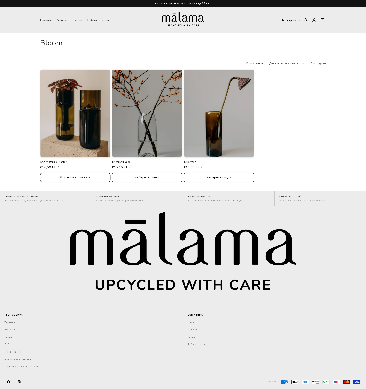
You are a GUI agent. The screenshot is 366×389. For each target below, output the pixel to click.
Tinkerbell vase (121, 162)
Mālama (272, 382)
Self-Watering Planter (53, 162)
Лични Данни (13, 352)
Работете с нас (197, 344)
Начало (192, 322)
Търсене (10, 322)
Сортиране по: (255, 63)
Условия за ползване (18, 359)
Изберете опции (147, 177)
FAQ (7, 344)
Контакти (10, 329)
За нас (9, 337)
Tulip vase (190, 162)
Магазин (193, 329)
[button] (306, 20)
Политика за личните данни (22, 366)
